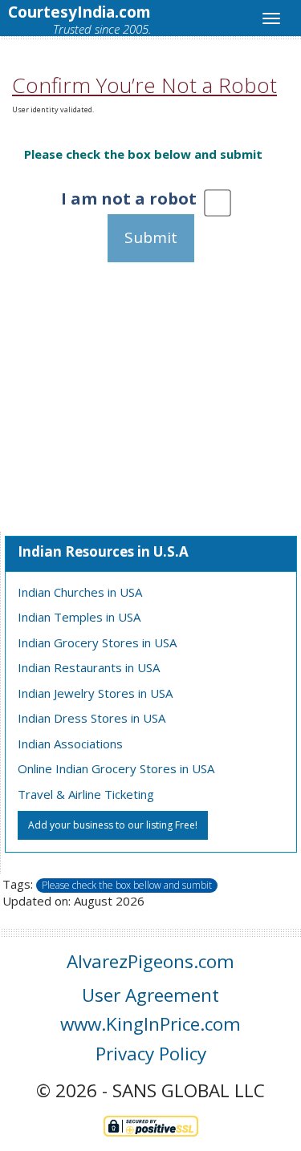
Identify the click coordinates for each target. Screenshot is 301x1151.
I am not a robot (129, 198)
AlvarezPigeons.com (150, 961)
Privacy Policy (151, 1053)
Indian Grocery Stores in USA (97, 642)
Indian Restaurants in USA (89, 667)
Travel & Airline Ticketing (86, 794)
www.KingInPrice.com (150, 1023)
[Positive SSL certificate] (151, 1124)
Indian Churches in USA (80, 592)
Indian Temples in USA (79, 617)
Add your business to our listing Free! (112, 825)
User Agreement (150, 995)
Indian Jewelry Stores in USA (95, 693)
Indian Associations (70, 744)
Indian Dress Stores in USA (91, 718)
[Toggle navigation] (271, 18)
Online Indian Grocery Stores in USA (116, 768)
